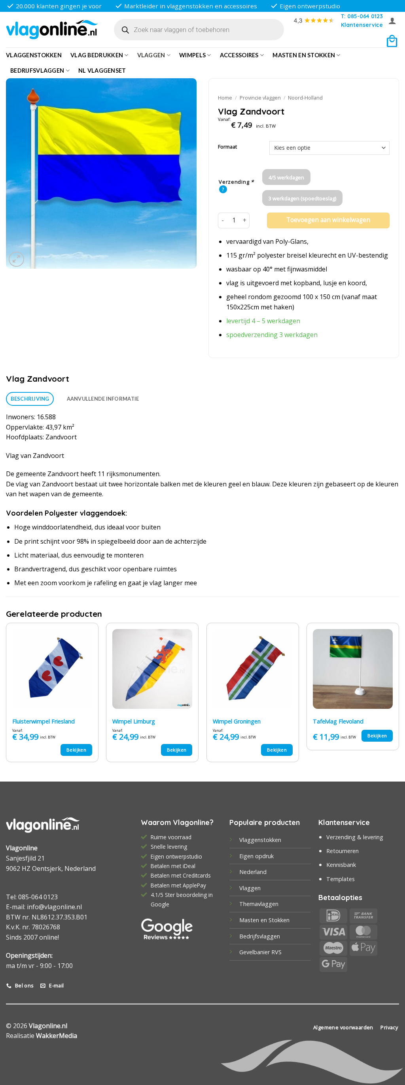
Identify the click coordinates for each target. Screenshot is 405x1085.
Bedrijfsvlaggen (259, 936)
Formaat (227, 147)
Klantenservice (362, 24)
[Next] (399, 695)
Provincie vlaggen (260, 97)
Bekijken (76, 750)
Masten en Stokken (304, 55)
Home (225, 97)
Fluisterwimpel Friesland (43, 721)
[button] (392, 20)
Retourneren (342, 851)
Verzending (236, 182)
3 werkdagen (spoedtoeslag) (302, 198)
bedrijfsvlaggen (37, 70)
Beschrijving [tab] (30, 399)
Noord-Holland (305, 97)
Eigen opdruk (256, 856)
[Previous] (6, 695)
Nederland (253, 872)
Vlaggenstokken (34, 55)
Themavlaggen (258, 904)
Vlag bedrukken (96, 55)
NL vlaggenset (102, 70)
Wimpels (192, 55)
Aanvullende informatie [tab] (103, 399)
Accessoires (239, 55)
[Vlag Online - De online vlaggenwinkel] (52, 30)
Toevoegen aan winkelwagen (328, 220)
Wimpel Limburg (133, 721)
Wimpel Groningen (237, 721)
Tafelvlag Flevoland (338, 721)
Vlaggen (151, 55)
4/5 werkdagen (286, 177)
